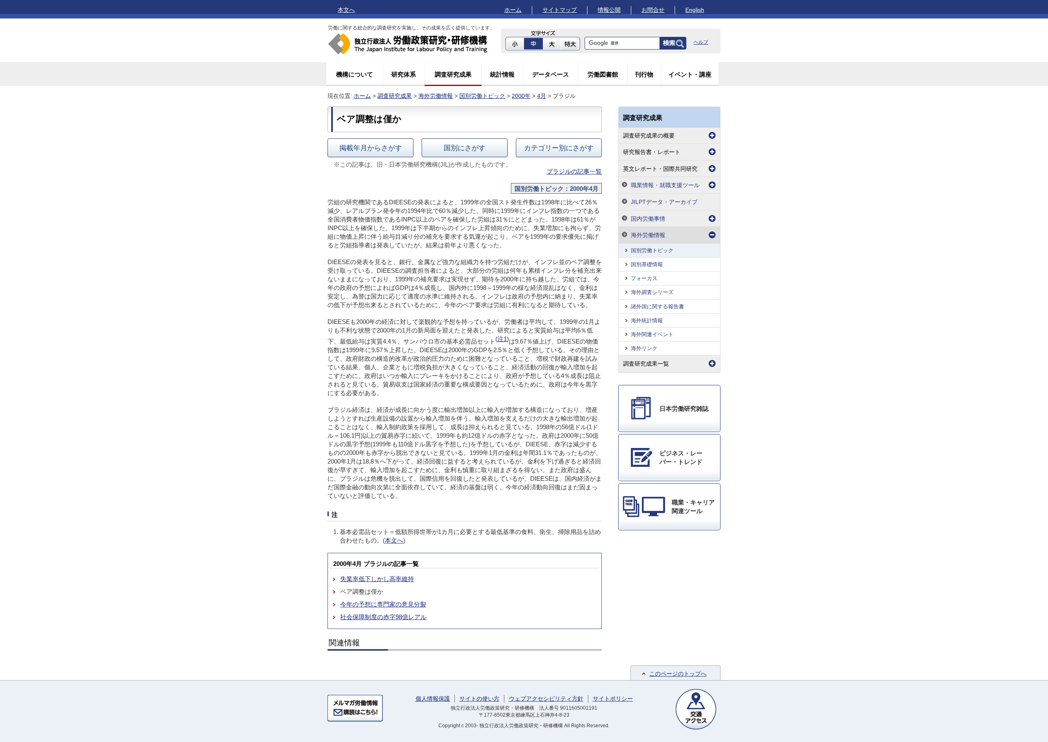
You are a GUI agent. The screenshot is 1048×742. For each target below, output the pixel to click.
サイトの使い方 (479, 698)
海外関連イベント (652, 334)
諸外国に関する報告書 (657, 306)
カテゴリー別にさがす (559, 148)
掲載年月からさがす (370, 148)
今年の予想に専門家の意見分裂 (383, 604)
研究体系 (403, 74)
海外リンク (644, 348)
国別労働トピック (482, 96)
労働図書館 (602, 74)
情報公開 (609, 10)
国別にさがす (465, 148)
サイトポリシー (613, 698)
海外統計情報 (647, 320)
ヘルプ (700, 42)
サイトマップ (559, 10)
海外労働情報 (435, 96)
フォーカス (644, 278)
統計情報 (502, 74)
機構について (354, 74)
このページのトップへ (678, 673)
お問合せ (652, 10)
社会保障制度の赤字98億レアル (383, 616)
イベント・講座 (690, 74)
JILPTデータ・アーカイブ (664, 202)
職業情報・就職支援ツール (665, 185)
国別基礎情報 (647, 264)
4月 (541, 96)
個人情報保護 (433, 698)
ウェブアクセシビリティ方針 (546, 698)
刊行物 (644, 74)
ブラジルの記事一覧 (574, 171)
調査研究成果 (453, 74)
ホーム (513, 10)
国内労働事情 (648, 218)
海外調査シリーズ (652, 292)
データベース (550, 74)
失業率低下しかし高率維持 (377, 578)
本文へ (346, 10)
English (694, 10)
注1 (502, 338)
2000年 (521, 96)
